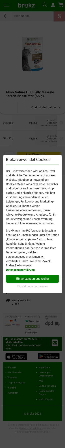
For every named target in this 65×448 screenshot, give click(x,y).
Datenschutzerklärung (20, 269)
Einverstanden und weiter (32, 278)
